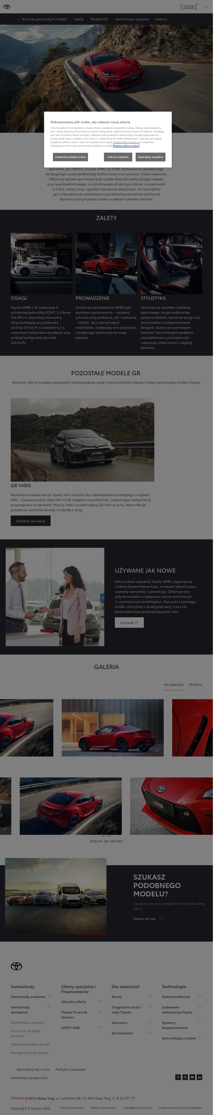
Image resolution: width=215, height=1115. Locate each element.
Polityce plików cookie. (126, 145)
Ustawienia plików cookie (70, 157)
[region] (108, 140)
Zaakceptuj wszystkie (150, 157)
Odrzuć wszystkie (118, 157)
